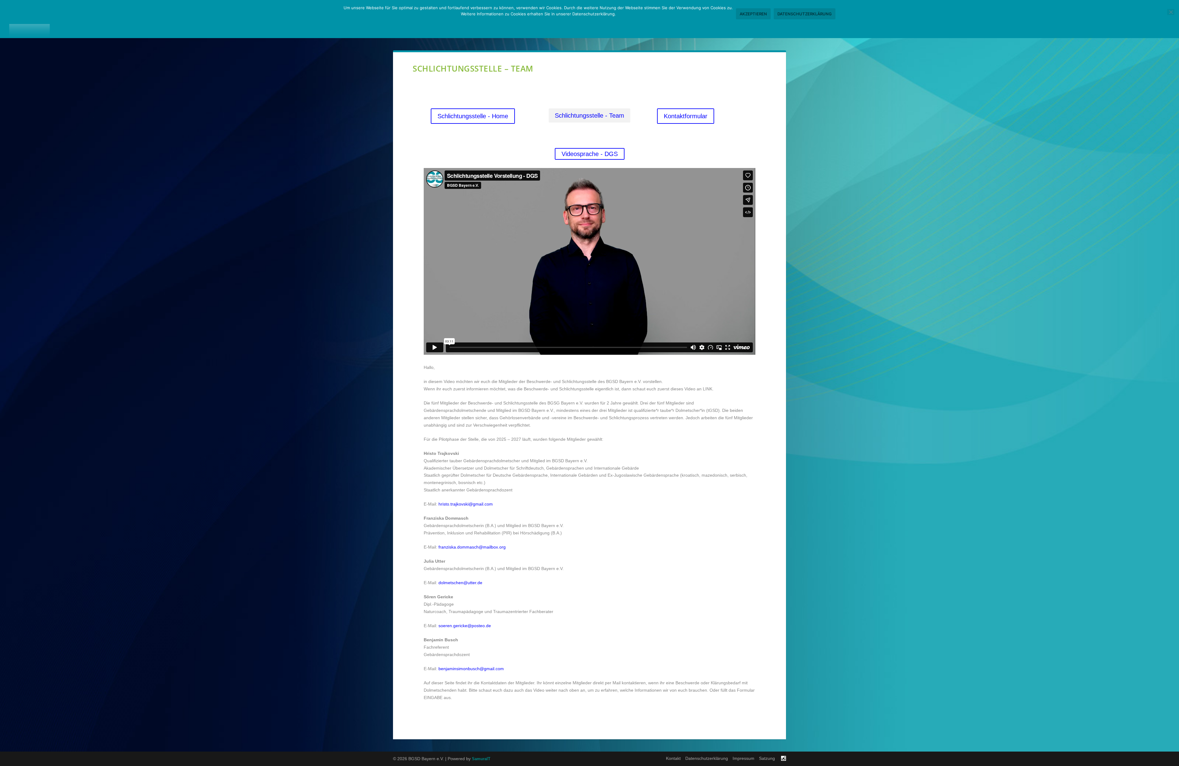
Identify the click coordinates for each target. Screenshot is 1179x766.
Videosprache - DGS (590, 153)
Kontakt (673, 758)
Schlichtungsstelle (1060, 19)
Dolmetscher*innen (847, 19)
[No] (1170, 12)
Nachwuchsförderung (982, 19)
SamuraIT (481, 758)
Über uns (790, 19)
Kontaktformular (685, 116)
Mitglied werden (1122, 19)
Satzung (767, 758)
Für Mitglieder (912, 19)
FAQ (1160, 19)
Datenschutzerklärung (706, 758)
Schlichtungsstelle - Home (473, 116)
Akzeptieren (753, 13)
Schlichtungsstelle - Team (589, 115)
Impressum (743, 758)
